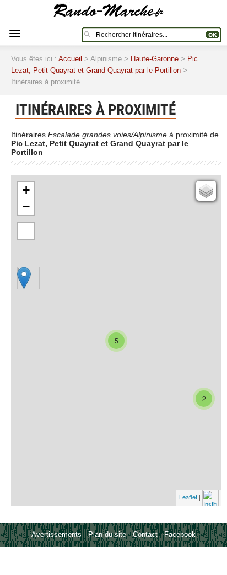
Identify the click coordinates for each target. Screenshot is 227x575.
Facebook (180, 534)
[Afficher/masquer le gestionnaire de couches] (206, 191)
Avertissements (56, 534)
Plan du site (107, 534)
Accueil (70, 59)
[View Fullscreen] (26, 231)
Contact (145, 534)
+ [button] (26, 190)
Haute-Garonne (155, 59)
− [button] (26, 206)
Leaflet (188, 496)
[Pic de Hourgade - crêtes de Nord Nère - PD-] (24, 278)
